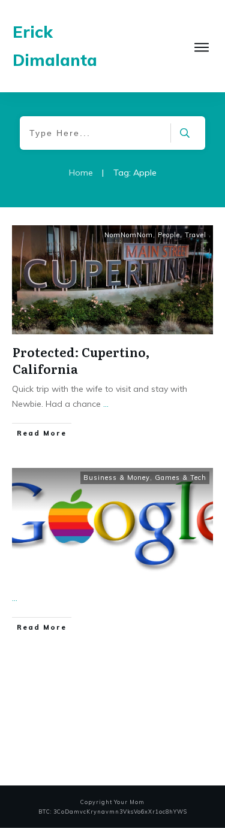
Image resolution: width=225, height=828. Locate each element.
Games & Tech (180, 477)
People (169, 235)
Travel (195, 235)
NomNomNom (128, 235)
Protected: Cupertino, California (81, 360)
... (106, 403)
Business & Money (116, 477)
